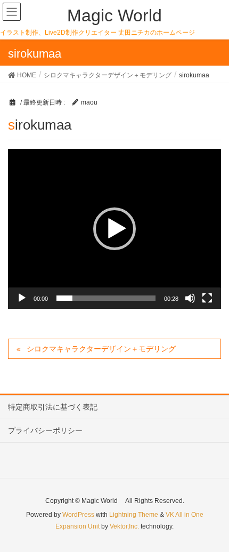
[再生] (22, 298)
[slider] (106, 298)
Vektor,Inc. (124, 526)
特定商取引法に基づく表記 (52, 407)
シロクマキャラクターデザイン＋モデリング (101, 349)
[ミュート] (190, 298)
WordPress (78, 514)
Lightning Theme (133, 514)
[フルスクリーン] (207, 298)
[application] (114, 229)
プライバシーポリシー (45, 430)
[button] (114, 228)
